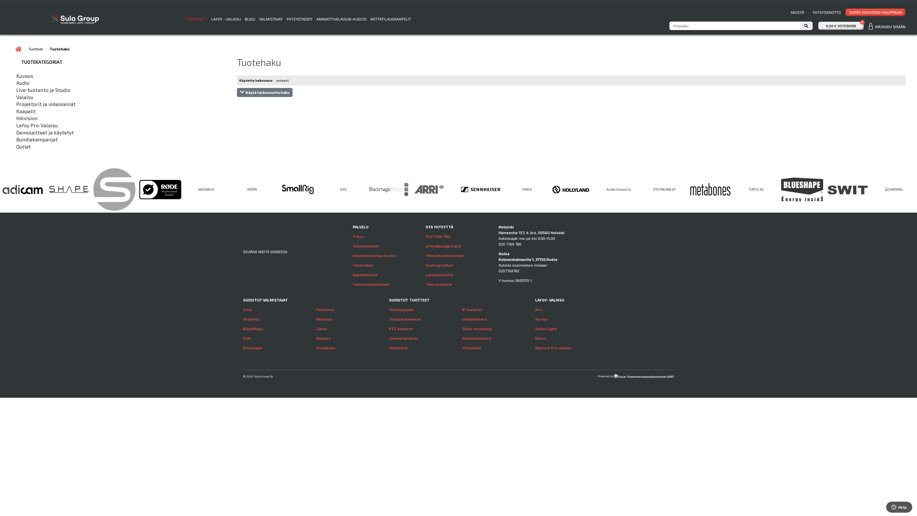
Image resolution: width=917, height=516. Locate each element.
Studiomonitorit (476, 338)
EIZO (343, 189)
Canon (321, 328)
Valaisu (24, 97)
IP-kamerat (472, 309)
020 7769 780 (438, 236)
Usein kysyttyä (439, 265)
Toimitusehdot (366, 246)
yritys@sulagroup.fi (443, 246)
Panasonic (325, 309)
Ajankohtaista (365, 274)
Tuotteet (195, 19)
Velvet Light (546, 328)
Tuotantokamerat (405, 319)
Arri (538, 309)
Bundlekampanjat (37, 139)
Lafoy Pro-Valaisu (37, 125)
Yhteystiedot (299, 19)
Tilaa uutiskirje (439, 284)
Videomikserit (474, 319)
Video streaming (477, 328)
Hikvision (27, 118)
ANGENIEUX (206, 189)
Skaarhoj (251, 319)
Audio (22, 83)
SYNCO (527, 189)
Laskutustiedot (439, 274)
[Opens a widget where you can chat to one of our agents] (899, 508)
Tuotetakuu (363, 265)
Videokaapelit (401, 309)
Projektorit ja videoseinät (46, 104)
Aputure (323, 338)
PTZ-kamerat (401, 328)
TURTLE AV (756, 189)
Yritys (358, 236)
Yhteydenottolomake (445, 255)
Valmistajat (271, 19)
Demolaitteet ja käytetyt (45, 132)
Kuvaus (24, 76)
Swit (247, 338)
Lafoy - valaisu (226, 19)
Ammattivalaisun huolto (341, 19)
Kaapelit (26, 111)
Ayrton (541, 319)
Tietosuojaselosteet (371, 284)
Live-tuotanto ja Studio (43, 90)
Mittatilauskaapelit (390, 19)
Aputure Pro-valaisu (553, 347)
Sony (247, 309)
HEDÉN (252, 189)
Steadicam (325, 347)
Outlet (23, 146)
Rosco (540, 338)
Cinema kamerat (403, 338)
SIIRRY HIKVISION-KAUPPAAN (875, 12)
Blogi (250, 19)
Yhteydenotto (827, 12)
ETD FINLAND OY (664, 189)
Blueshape (252, 347)
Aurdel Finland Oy (618, 189)
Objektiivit (398, 347)
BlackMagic (253, 328)
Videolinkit (471, 347)
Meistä (797, 12)
